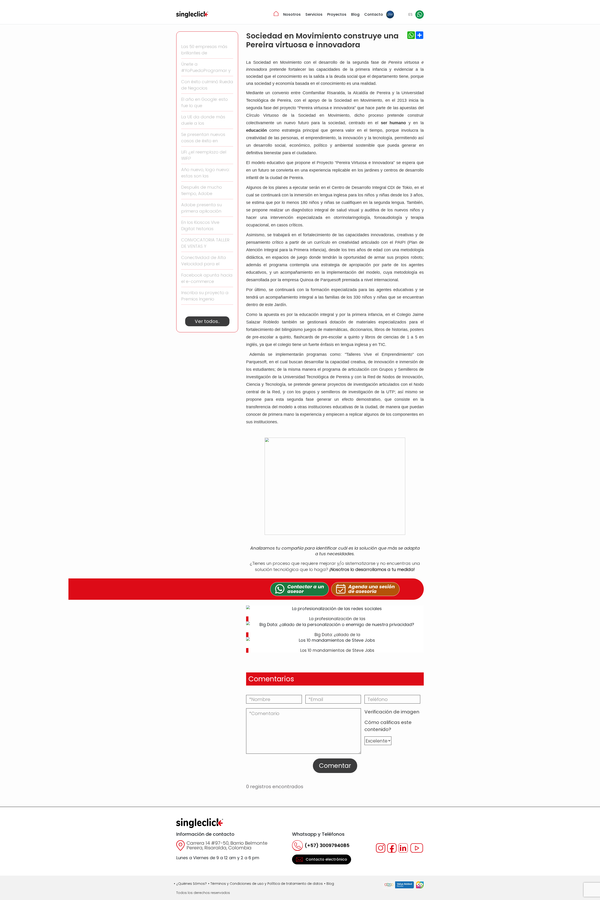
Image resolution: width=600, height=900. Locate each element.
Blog (355, 14)
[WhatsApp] (419, 14)
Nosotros (292, 14)
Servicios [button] (313, 14)
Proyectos (336, 14)
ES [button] (410, 14)
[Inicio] (276, 13)
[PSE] (390, 14)
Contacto (373, 14)
